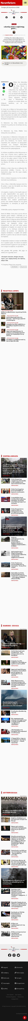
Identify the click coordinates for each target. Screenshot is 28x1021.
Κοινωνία (19, 967)
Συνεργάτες (20, 988)
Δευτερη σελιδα (10, 792)
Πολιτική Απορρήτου (11, 997)
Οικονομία (6, 983)
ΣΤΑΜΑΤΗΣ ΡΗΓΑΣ (9, 35)
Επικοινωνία (21, 997)
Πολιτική (6, 978)
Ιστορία (18, 978)
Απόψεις (6, 973)
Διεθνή (5, 988)
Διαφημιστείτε (14, 999)
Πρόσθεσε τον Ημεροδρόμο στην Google (13, 63)
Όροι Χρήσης (18, 994)
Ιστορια (14, 24)
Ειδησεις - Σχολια (11, 625)
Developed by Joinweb (21, 1013)
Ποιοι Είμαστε (10, 994)
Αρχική (5, 967)
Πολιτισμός (20, 973)
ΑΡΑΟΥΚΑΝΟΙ (14, 266)
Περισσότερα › (23, 629)
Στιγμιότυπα (20, 983)
